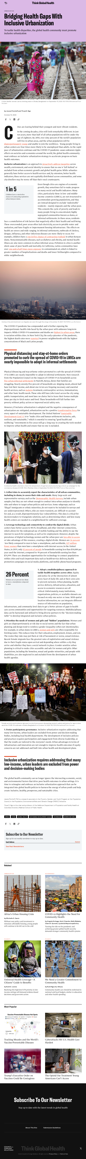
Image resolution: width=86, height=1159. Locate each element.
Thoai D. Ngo (26, 111)
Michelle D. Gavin (12, 918)
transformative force (67, 410)
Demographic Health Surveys (49, 498)
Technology (57, 817)
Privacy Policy (53, 1154)
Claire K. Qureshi (51, 923)
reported (35, 338)
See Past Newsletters (15, 846)
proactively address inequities (56, 164)
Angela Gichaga (53, 921)
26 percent (75, 540)
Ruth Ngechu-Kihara (55, 987)
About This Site (31, 1128)
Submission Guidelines (52, 1128)
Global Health (22, 817)
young (25, 144)
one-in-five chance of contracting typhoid (46, 237)
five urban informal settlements (18, 381)
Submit (77, 842)
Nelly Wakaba (76, 921)
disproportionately (12, 144)
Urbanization (9, 11)
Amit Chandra (65, 921)
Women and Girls (69, 817)
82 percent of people (32, 549)
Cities (13, 817)
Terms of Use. (64, 1154)
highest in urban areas (64, 332)
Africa (7, 817)
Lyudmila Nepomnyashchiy (68, 923)
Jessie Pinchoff (12, 111)
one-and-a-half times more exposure (25, 249)
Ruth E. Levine (11, 987)
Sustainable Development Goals (40, 817)
